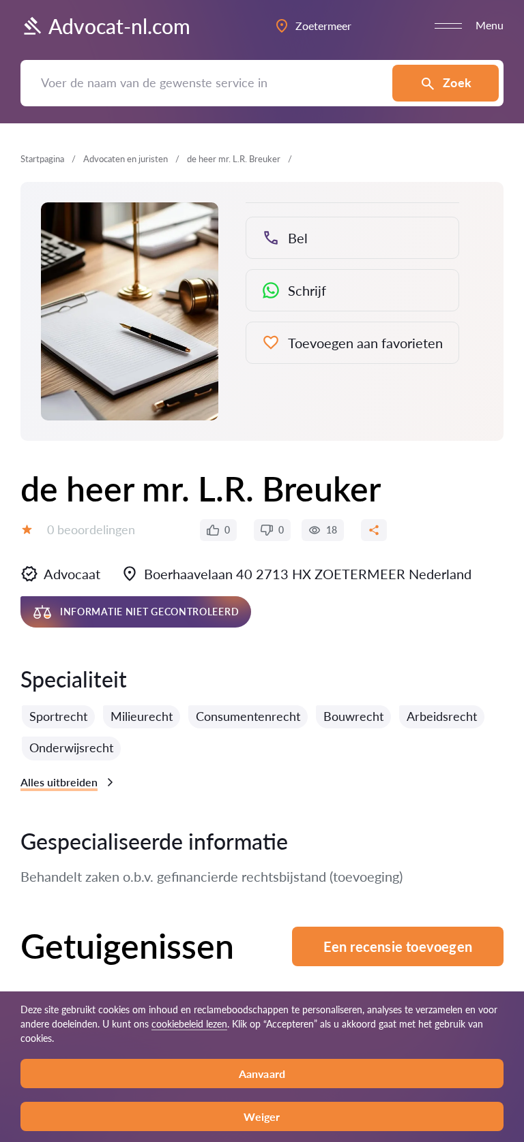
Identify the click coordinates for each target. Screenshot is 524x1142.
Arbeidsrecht (442, 716)
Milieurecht (142, 716)
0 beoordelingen (91, 529)
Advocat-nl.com (119, 26)
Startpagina (42, 158)
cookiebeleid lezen (189, 1024)
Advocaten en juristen (125, 158)
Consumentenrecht (248, 716)
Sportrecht (58, 716)
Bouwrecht (353, 716)
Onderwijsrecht (71, 747)
